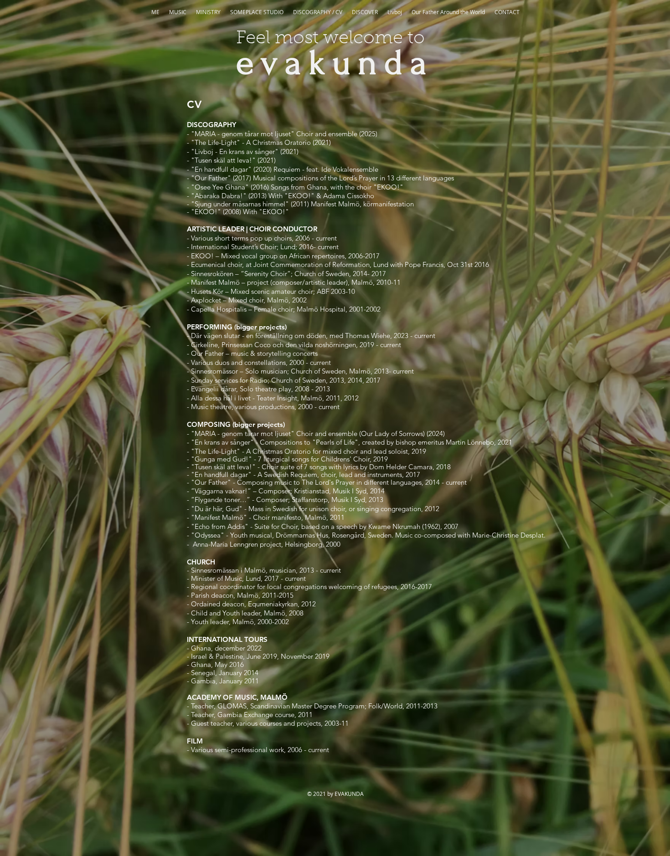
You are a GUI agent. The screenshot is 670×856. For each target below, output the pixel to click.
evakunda (334, 63)
